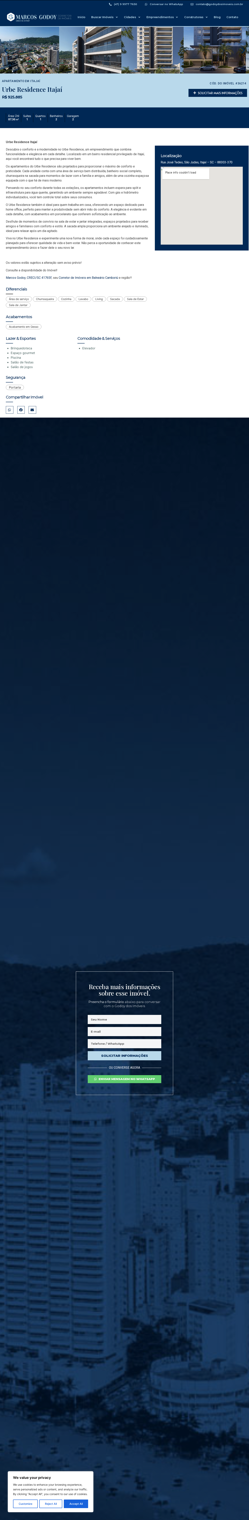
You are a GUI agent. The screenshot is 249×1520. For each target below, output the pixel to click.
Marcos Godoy (15, 278)
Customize (25, 1503)
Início (81, 17)
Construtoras (193, 17)
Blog (217, 17)
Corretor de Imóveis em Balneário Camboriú (88, 278)
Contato (232, 17)
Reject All (51, 1503)
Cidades (130, 17)
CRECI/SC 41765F (39, 278)
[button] (6, 50)
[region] (50, 1491)
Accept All (76, 1503)
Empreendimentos (160, 17)
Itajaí (35, 81)
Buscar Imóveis (102, 17)
